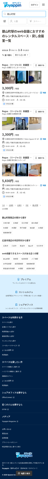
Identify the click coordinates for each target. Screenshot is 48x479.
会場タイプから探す (9, 327)
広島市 (19, 205)
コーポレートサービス (9, 345)
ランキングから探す (9, 341)
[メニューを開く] (43, 4)
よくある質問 (6, 350)
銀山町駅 (35, 205)
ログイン (34, 4)
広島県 (11, 205)
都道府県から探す (8, 336)
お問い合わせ (6, 429)
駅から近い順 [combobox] (20, 55)
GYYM (4, 409)
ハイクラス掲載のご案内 (10, 371)
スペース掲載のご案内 (9, 367)
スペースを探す (7, 322)
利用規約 (5, 355)
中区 (27, 205)
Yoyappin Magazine (9, 421)
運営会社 (5, 433)
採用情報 (5, 438)
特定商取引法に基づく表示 (11, 447)
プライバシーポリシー (9, 442)
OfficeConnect (7, 397)
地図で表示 (25, 473)
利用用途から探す (8, 331)
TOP (3, 205)
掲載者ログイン (7, 376)
